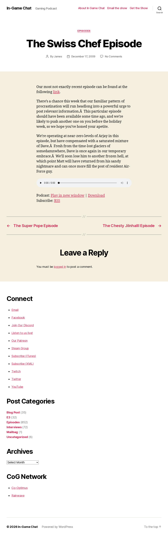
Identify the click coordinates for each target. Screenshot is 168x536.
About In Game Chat (91, 8)
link (56, 92)
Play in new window (67, 195)
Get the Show (139, 8)
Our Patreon (19, 340)
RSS (57, 201)
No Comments (113, 56)
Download (96, 195)
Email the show (117, 8)
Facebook (18, 317)
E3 (8, 417)
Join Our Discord (22, 325)
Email (15, 310)
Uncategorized (17, 437)
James (58, 56)
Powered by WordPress (57, 526)
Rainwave (17, 495)
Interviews (14, 427)
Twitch (16, 371)
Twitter (16, 379)
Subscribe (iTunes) (23, 356)
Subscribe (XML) (22, 363)
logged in (60, 266)
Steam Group (20, 348)
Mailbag (12, 432)
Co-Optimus (19, 488)
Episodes (83, 30)
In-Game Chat (19, 8)
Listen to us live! (22, 333)
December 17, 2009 (83, 56)
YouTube (17, 386)
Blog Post (13, 412)
